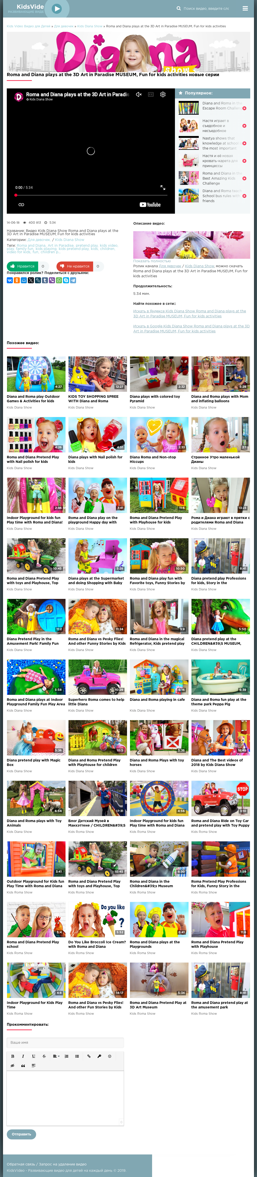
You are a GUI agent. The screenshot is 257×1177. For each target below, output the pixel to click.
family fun (24, 248)
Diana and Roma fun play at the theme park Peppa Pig (218, 702)
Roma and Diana (31, 245)
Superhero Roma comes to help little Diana (96, 702)
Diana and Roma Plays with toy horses (157, 762)
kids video (108, 245)
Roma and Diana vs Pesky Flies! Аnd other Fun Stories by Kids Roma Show (95, 1005)
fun (35, 252)
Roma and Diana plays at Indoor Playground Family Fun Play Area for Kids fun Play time (36, 702)
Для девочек (170, 266)
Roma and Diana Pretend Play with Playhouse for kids (156, 520)
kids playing (46, 248)
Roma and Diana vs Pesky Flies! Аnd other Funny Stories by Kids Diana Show (97, 642)
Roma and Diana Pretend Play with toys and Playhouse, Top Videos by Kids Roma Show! (94, 884)
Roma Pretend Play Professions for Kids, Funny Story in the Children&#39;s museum (218, 884)
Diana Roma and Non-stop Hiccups (153, 459)
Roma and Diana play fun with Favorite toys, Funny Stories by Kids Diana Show (157, 581)
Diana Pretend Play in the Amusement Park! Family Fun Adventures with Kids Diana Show (33, 642)
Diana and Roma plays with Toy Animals (34, 823)
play (10, 248)
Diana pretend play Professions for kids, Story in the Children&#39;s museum (218, 581)
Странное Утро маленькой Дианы (215, 459)
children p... (50, 252)
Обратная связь (21, 1164)
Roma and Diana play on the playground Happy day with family (93, 520)
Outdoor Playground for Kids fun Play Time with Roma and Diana (35, 884)
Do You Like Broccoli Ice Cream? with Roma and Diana (97, 944)
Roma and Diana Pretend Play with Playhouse (217, 944)
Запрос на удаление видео (63, 1164)
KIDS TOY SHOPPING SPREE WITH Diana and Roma (93, 399)
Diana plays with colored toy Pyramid (155, 399)
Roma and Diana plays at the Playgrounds (155, 944)
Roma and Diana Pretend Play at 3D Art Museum (158, 1005)
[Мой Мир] (24, 280)
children (107, 248)
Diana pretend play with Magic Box (33, 762)
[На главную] (38, 9)
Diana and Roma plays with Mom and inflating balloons (219, 399)
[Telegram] (73, 280)
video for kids (18, 252)
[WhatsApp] (59, 280)
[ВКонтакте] (10, 280)
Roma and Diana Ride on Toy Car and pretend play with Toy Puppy (220, 823)
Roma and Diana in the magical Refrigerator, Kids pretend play (157, 641)
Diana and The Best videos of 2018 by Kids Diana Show (217, 762)
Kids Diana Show (199, 266)
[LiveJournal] (38, 280)
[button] (12, 1056)
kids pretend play (74, 248)
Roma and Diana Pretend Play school (33, 944)
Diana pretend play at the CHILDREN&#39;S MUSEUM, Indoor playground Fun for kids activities (218, 642)
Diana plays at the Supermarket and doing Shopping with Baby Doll (96, 581)
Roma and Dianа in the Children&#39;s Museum (151, 884)
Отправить (21, 1134)
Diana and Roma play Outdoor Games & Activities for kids (33, 399)
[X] (31, 280)
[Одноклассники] (17, 280)
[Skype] (66, 280)
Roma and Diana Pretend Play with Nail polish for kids (33, 459)
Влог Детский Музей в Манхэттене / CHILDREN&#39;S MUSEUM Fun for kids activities (96, 824)
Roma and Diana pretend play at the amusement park (219, 1005)
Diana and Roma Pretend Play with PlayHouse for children (94, 762)
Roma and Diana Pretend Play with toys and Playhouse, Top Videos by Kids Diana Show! (33, 581)
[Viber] (52, 280)
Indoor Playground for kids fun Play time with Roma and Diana (157, 823)
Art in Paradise (61, 245)
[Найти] (179, 9)
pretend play (87, 245)
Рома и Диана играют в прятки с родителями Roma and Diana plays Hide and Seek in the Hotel (220, 520)
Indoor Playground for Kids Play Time (34, 1005)
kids (94, 248)
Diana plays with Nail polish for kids (95, 459)
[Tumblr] (45, 280)
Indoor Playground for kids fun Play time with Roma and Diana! (35, 520)
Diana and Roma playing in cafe (157, 699)
